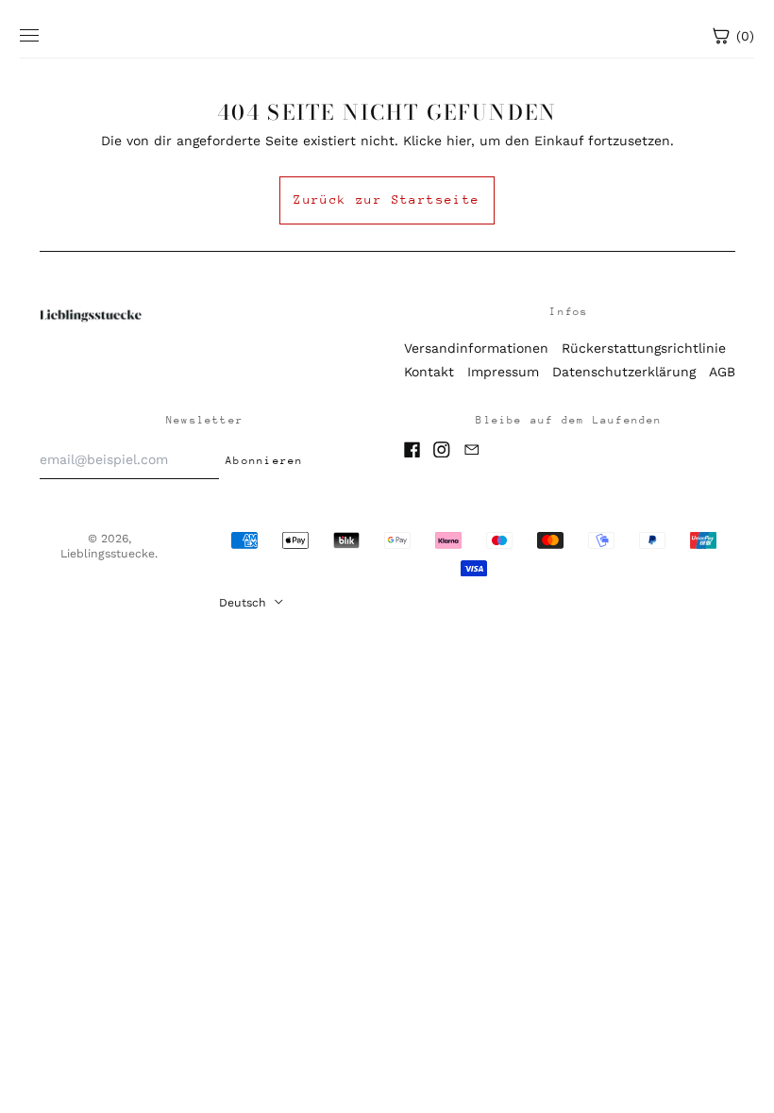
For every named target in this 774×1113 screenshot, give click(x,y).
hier (458, 140)
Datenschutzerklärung (624, 371)
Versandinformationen (476, 348)
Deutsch (244, 602)
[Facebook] (412, 449)
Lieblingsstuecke (107, 553)
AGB (722, 371)
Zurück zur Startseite (387, 199)
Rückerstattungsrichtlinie (644, 348)
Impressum (503, 371)
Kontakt (429, 371)
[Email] (471, 449)
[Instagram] (441, 449)
